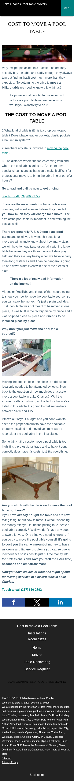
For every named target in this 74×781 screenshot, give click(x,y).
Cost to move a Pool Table (37, 626)
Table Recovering (37, 662)
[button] (13, 602)
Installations (37, 633)
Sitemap (6, 758)
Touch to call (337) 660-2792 (21, 196)
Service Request (37, 669)
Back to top (37, 774)
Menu (67, 8)
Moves (37, 655)
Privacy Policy (10, 762)
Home (37, 647)
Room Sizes (37, 639)
